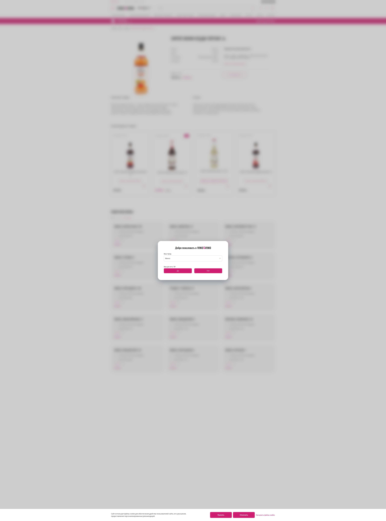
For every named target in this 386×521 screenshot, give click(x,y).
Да (178, 271)
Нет (208, 271)
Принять (221, 515)
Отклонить (244, 515)
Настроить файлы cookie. (265, 515)
